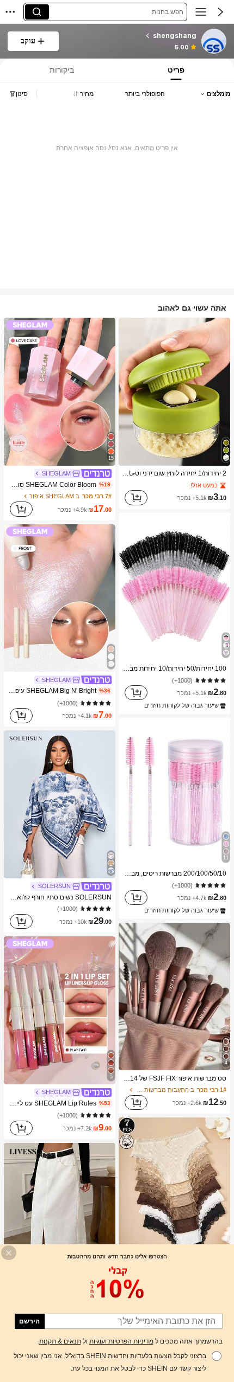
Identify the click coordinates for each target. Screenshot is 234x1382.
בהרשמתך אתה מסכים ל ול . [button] (130, 1341)
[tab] (177, 70)
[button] (220, 12)
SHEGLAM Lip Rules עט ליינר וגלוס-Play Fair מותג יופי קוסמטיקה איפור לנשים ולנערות (59, 1103)
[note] (184, 706)
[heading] (131, 36)
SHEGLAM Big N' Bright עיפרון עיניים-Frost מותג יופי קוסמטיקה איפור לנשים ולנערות (59, 691)
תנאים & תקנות (60, 1341)
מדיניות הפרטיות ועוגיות (121, 1341)
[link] (213, 41)
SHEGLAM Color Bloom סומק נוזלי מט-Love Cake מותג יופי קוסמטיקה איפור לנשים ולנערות (59, 484)
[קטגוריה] (201, 12)
